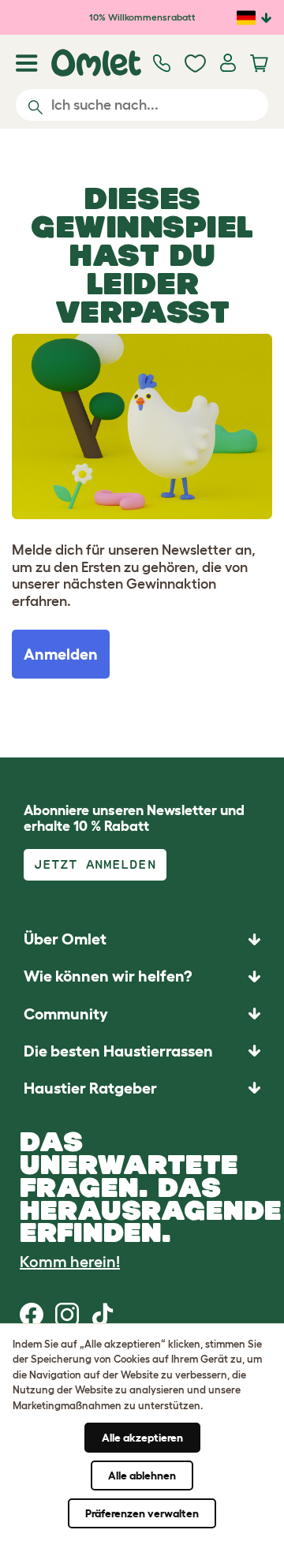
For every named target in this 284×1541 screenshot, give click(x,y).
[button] (142, 1087)
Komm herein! (70, 1261)
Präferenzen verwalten (142, 1513)
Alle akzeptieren (142, 1437)
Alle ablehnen (142, 1475)
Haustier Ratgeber (90, 1088)
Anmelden (61, 654)
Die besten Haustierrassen (118, 1051)
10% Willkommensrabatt (142, 17)
